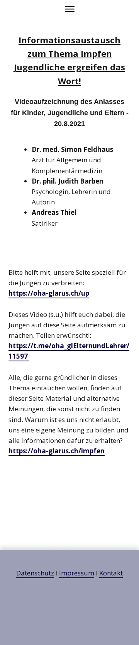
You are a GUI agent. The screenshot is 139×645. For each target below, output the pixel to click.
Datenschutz (35, 572)
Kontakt (111, 572)
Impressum (76, 572)
